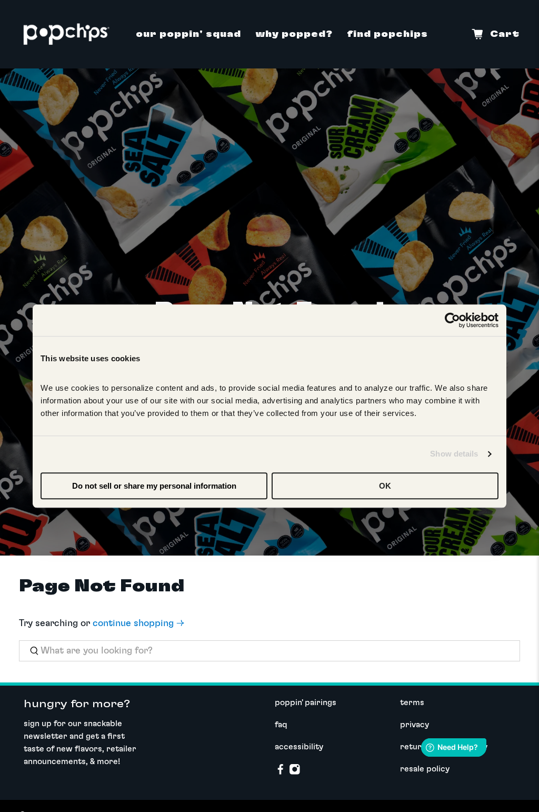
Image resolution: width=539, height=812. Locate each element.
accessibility (299, 746)
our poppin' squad (188, 34)
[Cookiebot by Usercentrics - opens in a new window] (452, 320)
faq (281, 724)
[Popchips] (67, 33)
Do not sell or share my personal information (154, 485)
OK (385, 485)
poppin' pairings (305, 702)
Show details (454, 453)
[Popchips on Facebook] (280, 772)
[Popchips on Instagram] (295, 772)
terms (412, 702)
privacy (414, 724)
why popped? (294, 34)
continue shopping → (138, 623)
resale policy (425, 769)
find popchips (387, 34)
